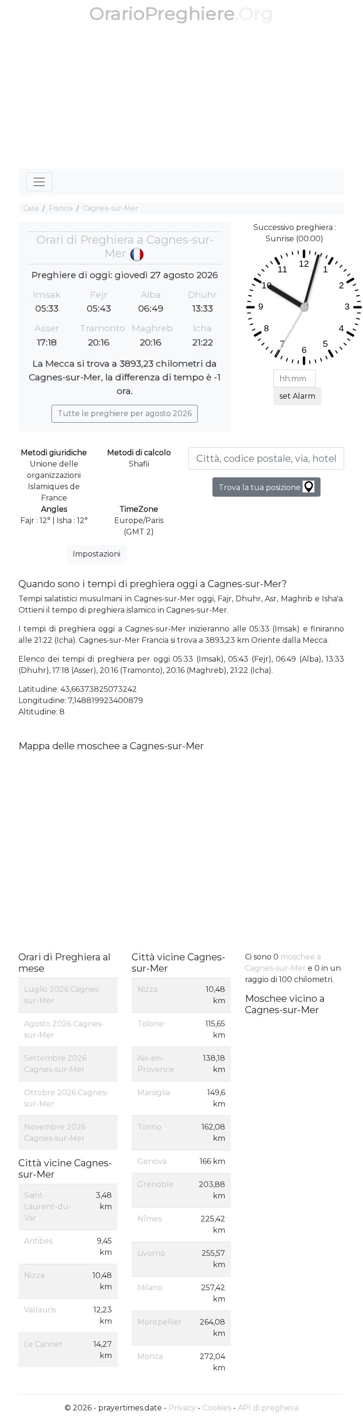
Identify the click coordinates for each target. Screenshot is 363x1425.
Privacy (182, 1407)
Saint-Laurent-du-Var (47, 1206)
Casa (31, 208)
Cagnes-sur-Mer (110, 208)
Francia (61, 208)
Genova (152, 1161)
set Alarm (297, 396)
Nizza (34, 1275)
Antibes (38, 1241)
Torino (149, 1126)
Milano (149, 1287)
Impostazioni (96, 553)
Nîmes (149, 1218)
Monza (150, 1356)
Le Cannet (43, 1344)
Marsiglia (153, 1092)
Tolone (150, 1023)
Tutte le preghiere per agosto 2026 (125, 413)
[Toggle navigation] (39, 181)
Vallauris (40, 1309)
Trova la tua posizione (261, 487)
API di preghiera (268, 1407)
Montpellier (159, 1322)
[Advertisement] (181, 98)
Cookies (217, 1407)
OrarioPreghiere (162, 13)
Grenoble (155, 1184)
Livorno (151, 1253)
